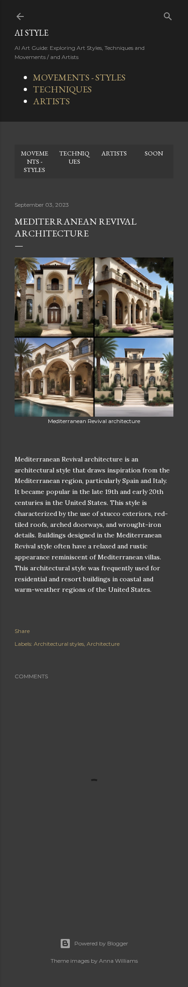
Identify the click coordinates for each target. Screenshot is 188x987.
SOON (154, 153)
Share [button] (22, 631)
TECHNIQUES (62, 89)
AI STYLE (31, 32)
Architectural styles (59, 643)
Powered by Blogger (101, 943)
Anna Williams (118, 960)
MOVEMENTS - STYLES (79, 77)
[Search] (167, 14)
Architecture (103, 643)
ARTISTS (51, 101)
